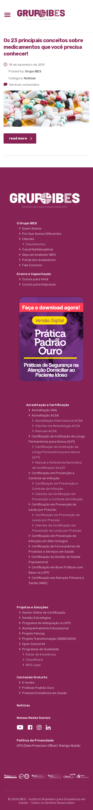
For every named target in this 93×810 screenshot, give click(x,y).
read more (18, 138)
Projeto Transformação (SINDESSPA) (48, 638)
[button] (7, 15)
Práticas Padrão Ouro (37, 688)
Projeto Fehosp (33, 633)
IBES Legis (32, 665)
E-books (28, 682)
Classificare (33, 659)
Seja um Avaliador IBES (38, 254)
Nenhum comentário (24, 84)
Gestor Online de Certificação (43, 612)
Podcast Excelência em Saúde (44, 693)
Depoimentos (35, 244)
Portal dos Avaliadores (38, 260)
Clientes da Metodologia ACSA (57, 426)
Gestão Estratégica (36, 618)
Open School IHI (33, 644)
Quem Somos (31, 228)
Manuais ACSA (45, 431)
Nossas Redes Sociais (33, 718)
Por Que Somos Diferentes (41, 233)
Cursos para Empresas (38, 284)
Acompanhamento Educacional (44, 628)
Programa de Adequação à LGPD (46, 623)
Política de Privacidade (35, 740)
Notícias (23, 705)
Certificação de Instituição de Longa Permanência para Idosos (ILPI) (56, 452)
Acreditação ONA (43, 410)
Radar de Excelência (40, 654)
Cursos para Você (34, 279)
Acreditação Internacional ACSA (58, 420)
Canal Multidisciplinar (37, 249)
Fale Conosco (31, 265)
